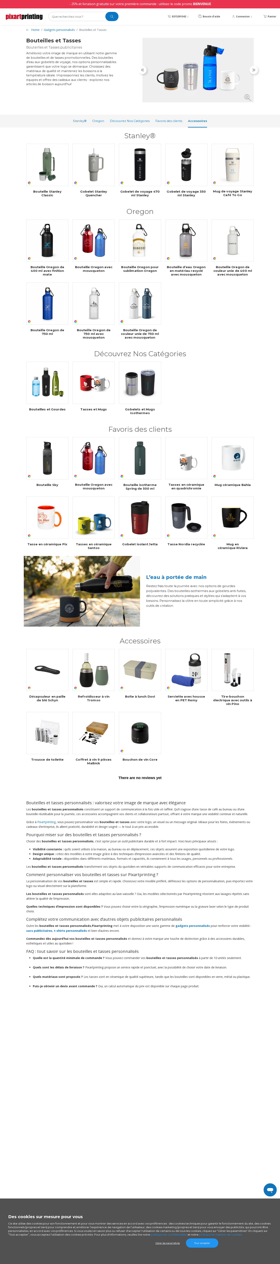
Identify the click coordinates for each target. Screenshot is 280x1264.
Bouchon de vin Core (140, 759)
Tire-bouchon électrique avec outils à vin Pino (232, 700)
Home (35, 30)
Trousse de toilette (47, 759)
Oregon (98, 121)
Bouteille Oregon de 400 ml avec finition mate (47, 270)
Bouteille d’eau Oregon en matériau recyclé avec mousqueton (186, 270)
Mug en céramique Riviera (233, 546)
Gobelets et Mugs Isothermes (140, 411)
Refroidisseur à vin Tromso (93, 698)
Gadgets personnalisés (59, 30)
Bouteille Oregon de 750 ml (47, 332)
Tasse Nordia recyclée (186, 544)
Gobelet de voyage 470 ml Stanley (140, 193)
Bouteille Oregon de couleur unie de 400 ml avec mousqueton (232, 270)
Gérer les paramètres (167, 1243)
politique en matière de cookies (220, 1234)
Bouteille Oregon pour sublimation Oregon (140, 269)
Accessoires (197, 121)
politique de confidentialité (169, 1234)
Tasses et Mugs (93, 409)
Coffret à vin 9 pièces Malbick (94, 761)
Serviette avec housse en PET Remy (186, 698)
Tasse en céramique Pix (47, 544)
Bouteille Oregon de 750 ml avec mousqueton (94, 333)
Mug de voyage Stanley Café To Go (232, 193)
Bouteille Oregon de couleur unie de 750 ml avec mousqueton (140, 333)
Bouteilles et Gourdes (47, 409)
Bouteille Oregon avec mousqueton (93, 269)
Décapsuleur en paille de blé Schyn (47, 698)
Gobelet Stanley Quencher (93, 193)
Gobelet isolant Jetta (140, 544)
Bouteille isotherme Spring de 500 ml (140, 486)
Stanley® (80, 121)
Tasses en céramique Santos (94, 546)
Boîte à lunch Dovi (140, 696)
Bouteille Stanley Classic (47, 193)
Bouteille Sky (47, 485)
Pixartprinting (46, 822)
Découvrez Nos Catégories (130, 121)
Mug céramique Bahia (233, 485)
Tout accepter (202, 1243)
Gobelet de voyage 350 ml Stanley (186, 193)
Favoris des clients (168, 121)
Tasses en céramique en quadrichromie (186, 486)
